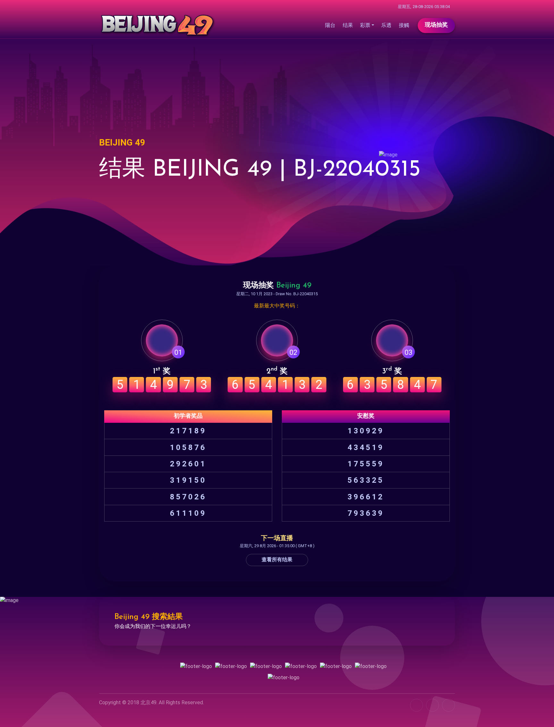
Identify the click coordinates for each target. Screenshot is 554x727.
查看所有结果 (277, 560)
